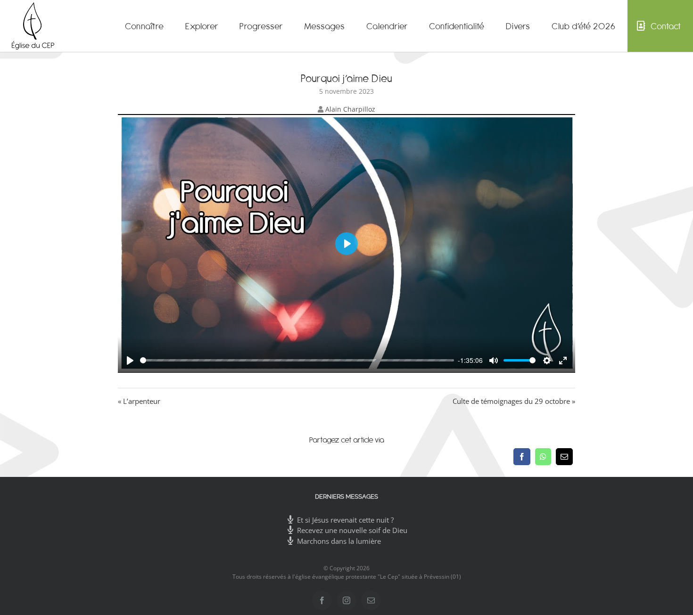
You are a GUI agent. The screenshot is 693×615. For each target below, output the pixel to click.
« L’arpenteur (139, 401)
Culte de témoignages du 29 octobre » (514, 401)
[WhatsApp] (543, 456)
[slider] (297, 360)
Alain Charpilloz (350, 109)
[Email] (564, 456)
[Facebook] (522, 456)
